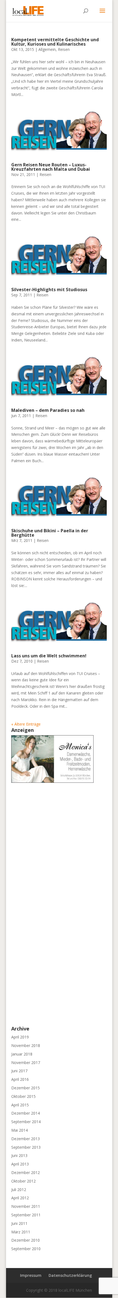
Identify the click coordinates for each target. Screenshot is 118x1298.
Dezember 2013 (25, 1138)
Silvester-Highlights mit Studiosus (49, 289)
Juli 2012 (18, 1189)
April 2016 (20, 1079)
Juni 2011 (19, 1223)
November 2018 (25, 1045)
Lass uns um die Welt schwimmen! (48, 656)
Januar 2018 (21, 1054)
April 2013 (20, 1164)
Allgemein (47, 49)
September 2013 (26, 1147)
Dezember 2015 (25, 1087)
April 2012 (20, 1197)
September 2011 (26, 1214)
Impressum (30, 1275)
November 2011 (25, 1206)
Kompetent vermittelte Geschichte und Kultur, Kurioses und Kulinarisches (55, 42)
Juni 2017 (19, 1070)
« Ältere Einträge (26, 724)
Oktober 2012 (23, 1181)
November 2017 (25, 1062)
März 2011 (20, 1231)
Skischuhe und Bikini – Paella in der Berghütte (49, 533)
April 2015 (20, 1104)
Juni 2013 (19, 1155)
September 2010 (26, 1248)
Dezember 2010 (25, 1240)
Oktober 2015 (23, 1096)
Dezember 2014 (25, 1113)
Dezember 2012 (25, 1172)
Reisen (64, 49)
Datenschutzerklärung (70, 1275)
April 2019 (20, 1037)
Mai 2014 (19, 1130)
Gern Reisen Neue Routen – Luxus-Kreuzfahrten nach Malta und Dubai (50, 167)
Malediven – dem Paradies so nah (48, 410)
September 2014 (26, 1121)
